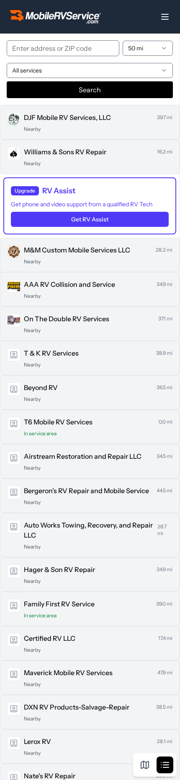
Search (90, 90)
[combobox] (148, 48)
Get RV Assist (89, 219)
